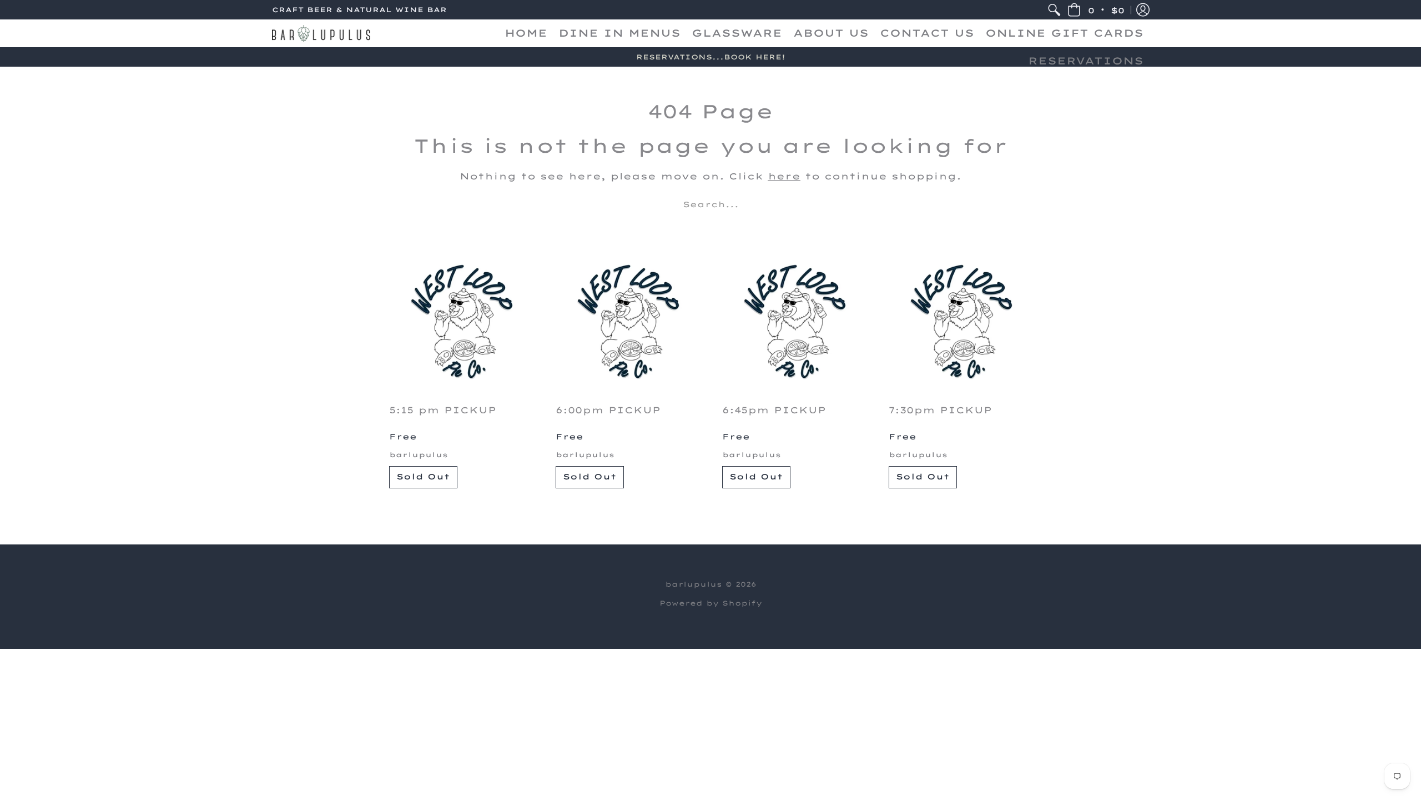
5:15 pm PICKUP (442, 410)
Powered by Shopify (710, 603)
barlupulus (418, 455)
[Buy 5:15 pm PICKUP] (460, 321)
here (784, 176)
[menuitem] (1054, 9)
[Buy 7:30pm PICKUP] (960, 321)
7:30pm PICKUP (940, 410)
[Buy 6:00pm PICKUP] (627, 321)
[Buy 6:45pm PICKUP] (793, 321)
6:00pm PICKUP (608, 410)
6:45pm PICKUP (774, 410)
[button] (1096, 9)
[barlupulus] (321, 33)
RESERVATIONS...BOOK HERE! (710, 57)
